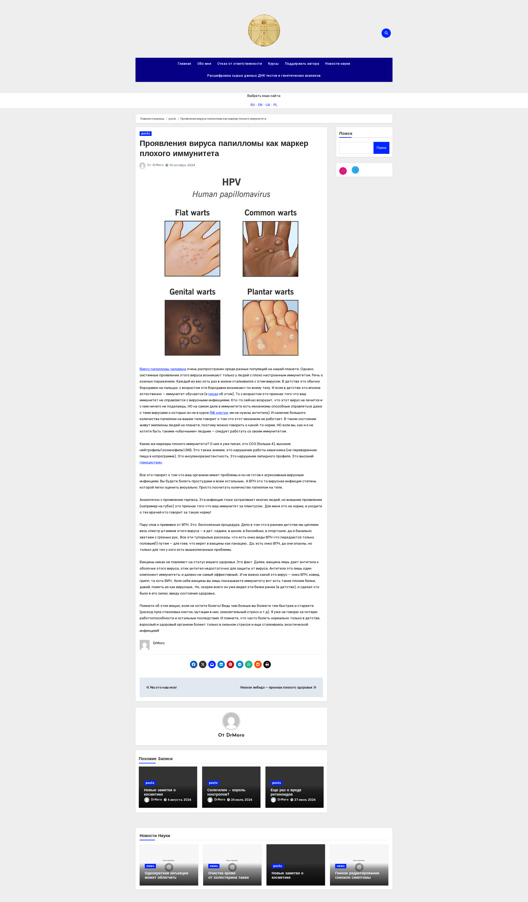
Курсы (273, 64)
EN (260, 105)
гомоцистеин (151, 462)
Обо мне (204, 64)
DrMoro (158, 165)
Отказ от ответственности (239, 64)
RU (253, 105)
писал (213, 394)
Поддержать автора (302, 64)
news (150, 866)
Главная (184, 64)
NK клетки (219, 413)
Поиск (346, 134)
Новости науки (337, 64)
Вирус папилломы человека (163, 369)
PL (275, 105)
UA (268, 105)
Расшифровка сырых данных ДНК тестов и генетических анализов (264, 76)
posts (145, 133)
